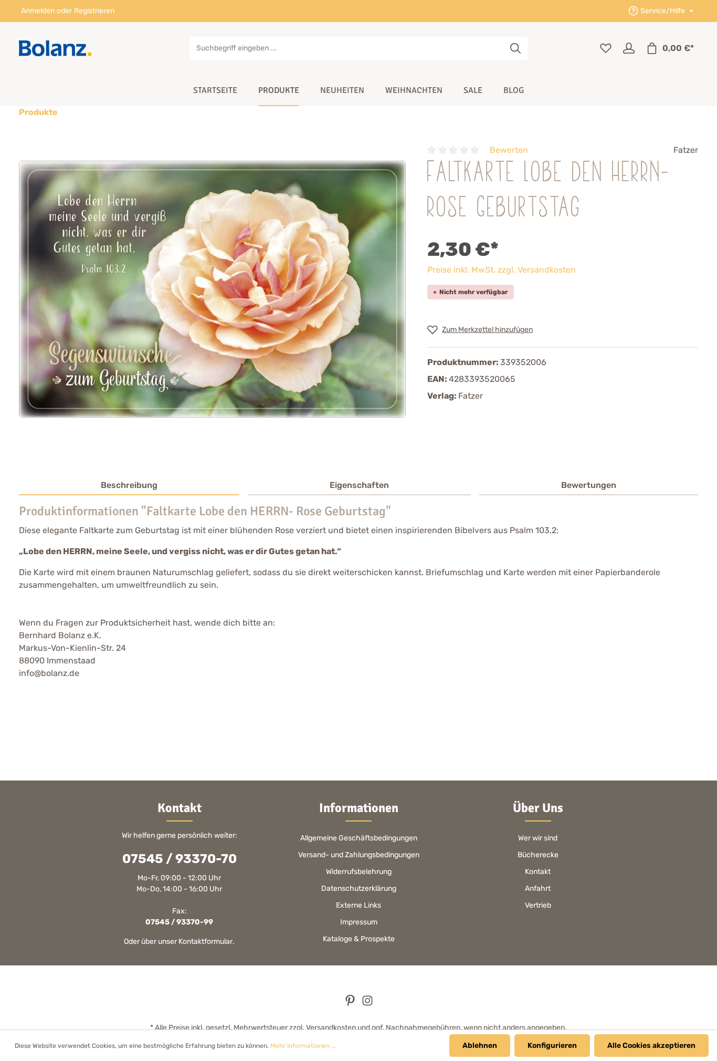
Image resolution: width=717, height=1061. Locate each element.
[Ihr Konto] (628, 48)
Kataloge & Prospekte (359, 938)
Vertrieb (538, 905)
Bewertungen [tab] (588, 485)
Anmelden (38, 11)
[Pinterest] (350, 1004)
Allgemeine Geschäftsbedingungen (358, 838)
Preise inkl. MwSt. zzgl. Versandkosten (501, 270)
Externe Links (358, 905)
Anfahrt (538, 888)
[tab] (129, 485)
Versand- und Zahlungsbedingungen (358, 854)
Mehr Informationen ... (303, 1045)
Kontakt (538, 871)
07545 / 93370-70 (179, 858)
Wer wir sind (537, 838)
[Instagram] (367, 1004)
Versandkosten (331, 1027)
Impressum (358, 922)
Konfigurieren (552, 1045)
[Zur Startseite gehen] (55, 48)
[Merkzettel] (605, 48)
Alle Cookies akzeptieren (651, 1045)
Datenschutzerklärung (358, 888)
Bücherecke (538, 854)
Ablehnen (479, 1045)
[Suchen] (515, 48)
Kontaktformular (205, 941)
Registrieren (94, 11)
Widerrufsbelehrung (359, 871)
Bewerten (509, 150)
